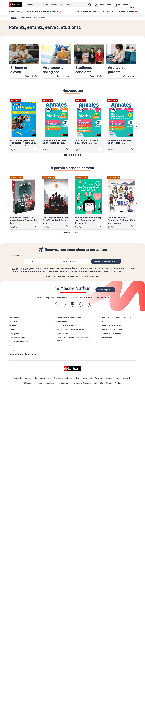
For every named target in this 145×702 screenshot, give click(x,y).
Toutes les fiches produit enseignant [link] (22, 354)
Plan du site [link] (17, 378)
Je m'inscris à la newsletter (105, 261)
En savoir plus (51, 276)
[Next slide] (136, 125)
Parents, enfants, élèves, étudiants (70, 317)
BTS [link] (10, 346)
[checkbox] (10, 268)
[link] (56, 304)
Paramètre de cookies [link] (103, 378)
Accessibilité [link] (127, 378)
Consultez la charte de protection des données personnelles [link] (78, 276)
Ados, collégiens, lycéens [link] (65, 325)
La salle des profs (126, 11)
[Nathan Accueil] (15, 4)
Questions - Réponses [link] (82, 383)
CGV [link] (101, 383)
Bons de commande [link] (64, 383)
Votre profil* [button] (30, 261)
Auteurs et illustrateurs (111, 325)
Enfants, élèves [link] (61, 321)
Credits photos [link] (45, 378)
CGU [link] (95, 383)
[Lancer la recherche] (89, 4)
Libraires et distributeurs (112, 329)
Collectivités (107, 321)
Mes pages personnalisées (86, 11)
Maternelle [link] (13, 321)
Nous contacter (108, 11)
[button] (66, 155)
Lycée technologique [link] (17, 338)
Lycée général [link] (14, 334)
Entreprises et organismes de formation (118, 317)
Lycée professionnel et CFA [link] (19, 342)
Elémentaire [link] (13, 325)
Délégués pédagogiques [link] (33, 383)
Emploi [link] (117, 378)
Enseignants (14, 317)
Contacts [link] (109, 383)
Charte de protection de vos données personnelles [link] (73, 378)
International (107, 338)
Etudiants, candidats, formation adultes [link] (70, 329)
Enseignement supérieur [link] (18, 350)
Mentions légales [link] (31, 378)
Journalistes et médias (111, 334)
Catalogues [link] (49, 383)
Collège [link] (12, 329)
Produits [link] (118, 383)
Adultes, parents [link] (62, 334)
